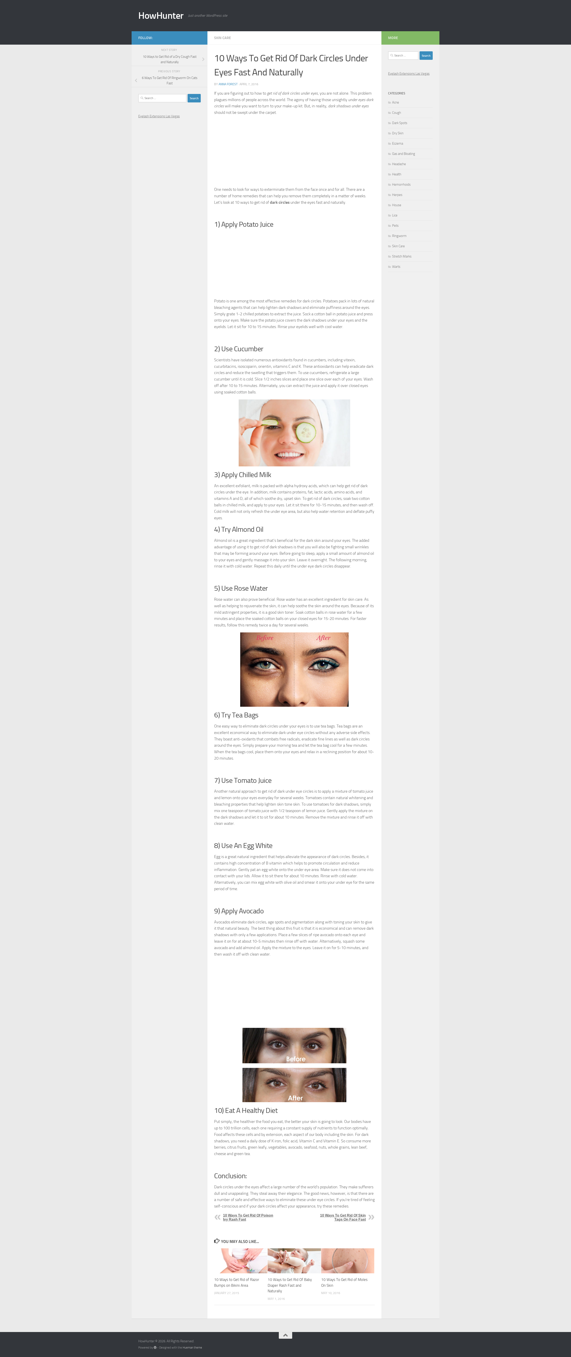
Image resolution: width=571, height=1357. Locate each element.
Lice (394, 215)
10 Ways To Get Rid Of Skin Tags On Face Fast (343, 1217)
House (396, 205)
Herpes (397, 195)
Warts (396, 267)
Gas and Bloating (403, 154)
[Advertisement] (294, 151)
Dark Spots (399, 123)
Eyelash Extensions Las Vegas (159, 116)
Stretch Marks (402, 256)
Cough (396, 113)
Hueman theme (192, 1347)
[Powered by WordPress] (155, 1347)
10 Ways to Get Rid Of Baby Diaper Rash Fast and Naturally (290, 1285)
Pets (395, 226)
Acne (395, 102)
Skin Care (222, 38)
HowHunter (161, 15)
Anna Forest (228, 84)
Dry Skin (397, 133)
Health (396, 174)
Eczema (397, 143)
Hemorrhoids (401, 185)
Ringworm (399, 236)
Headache (399, 164)
